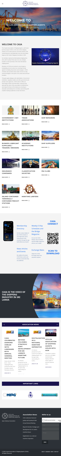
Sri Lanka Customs (30, 393)
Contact (56, 451)
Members (47, 451)
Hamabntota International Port (11, 393)
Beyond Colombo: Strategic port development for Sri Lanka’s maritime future (24, 349)
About (43, 451)
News (52, 451)
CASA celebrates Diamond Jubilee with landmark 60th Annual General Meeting (30, 420)
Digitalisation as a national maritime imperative (38, 342)
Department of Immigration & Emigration (49, 393)
